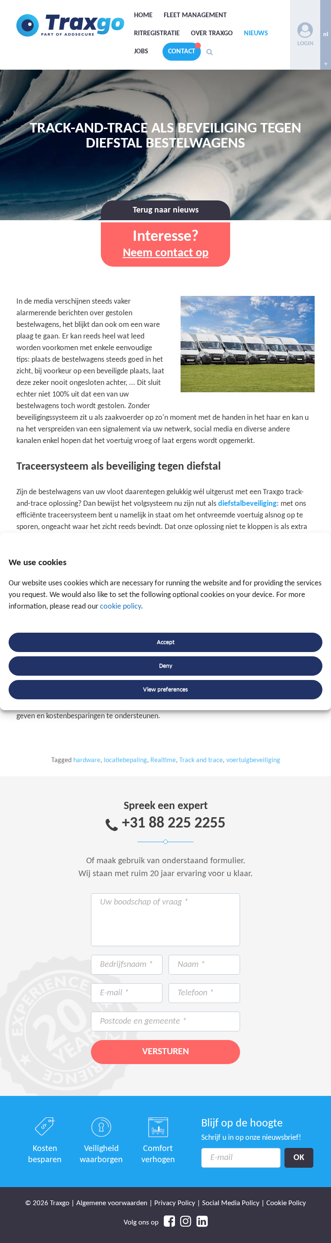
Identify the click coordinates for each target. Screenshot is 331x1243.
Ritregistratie (157, 33)
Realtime (163, 760)
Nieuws (256, 33)
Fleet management (195, 15)
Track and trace (201, 760)
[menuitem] (325, 35)
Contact (181, 51)
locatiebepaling (125, 760)
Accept (166, 642)
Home (143, 15)
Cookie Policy (286, 1203)
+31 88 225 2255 (173, 823)
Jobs (141, 51)
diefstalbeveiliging (247, 504)
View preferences (165, 689)
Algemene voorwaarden (111, 1203)
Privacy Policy (174, 1203)
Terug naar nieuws (166, 210)
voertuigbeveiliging (253, 760)
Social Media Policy (230, 1203)
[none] (325, 35)
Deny (165, 666)
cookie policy (120, 607)
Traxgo (70, 25)
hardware (86, 760)
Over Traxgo (212, 33)
